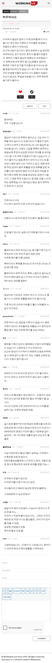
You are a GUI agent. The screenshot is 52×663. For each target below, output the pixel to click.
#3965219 (45, 28)
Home (6, 11)
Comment (41, 638)
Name (5, 563)
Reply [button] (19, 24)
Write (30, 106)
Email (4, 578)
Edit (5, 24)
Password (6, 570)
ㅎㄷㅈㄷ (6, 289)
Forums (14, 11)
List (44, 106)
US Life (22, 11)
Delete (11, 24)
